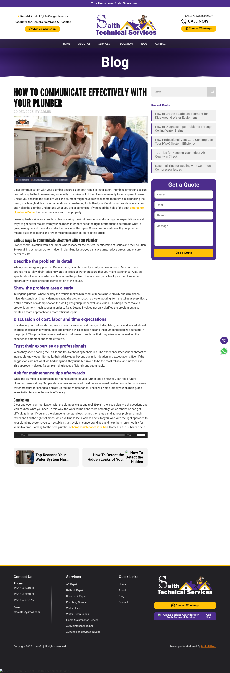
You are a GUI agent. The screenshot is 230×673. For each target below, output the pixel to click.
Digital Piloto (208, 646)
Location (126, 44)
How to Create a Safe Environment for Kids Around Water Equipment (181, 115)
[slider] (141, 435)
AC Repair (72, 584)
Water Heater (74, 608)
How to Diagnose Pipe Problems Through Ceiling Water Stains (183, 128)
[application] (81, 435)
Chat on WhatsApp (44, 29)
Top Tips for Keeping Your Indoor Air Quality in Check (180, 154)
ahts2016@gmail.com (27, 612)
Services (104, 44)
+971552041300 (24, 588)
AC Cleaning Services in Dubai (83, 631)
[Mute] (134, 435)
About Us (84, 44)
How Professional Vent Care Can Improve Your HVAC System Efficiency (184, 141)
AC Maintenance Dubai (79, 625)
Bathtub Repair (75, 590)
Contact (161, 44)
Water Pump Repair (77, 614)
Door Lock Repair (76, 596)
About (122, 590)
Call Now (198, 21)
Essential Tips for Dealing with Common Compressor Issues (183, 167)
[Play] (17, 435)
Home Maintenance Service (82, 620)
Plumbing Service (76, 602)
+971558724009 (24, 594)
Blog (144, 44)
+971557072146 (24, 599)
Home (66, 44)
